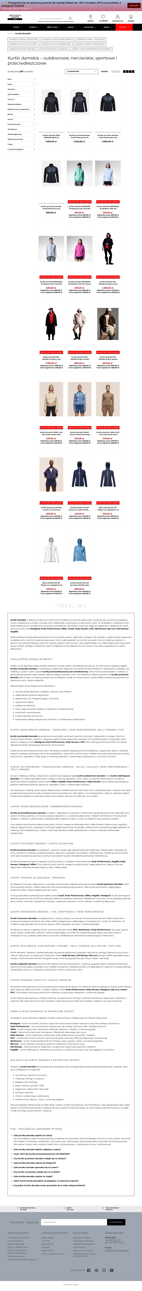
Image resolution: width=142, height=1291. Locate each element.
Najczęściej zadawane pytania (22, 1259)
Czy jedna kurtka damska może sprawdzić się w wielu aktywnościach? (49, 1185)
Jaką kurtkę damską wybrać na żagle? (33, 1176)
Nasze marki (47, 1244)
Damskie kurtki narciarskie (57, 39)
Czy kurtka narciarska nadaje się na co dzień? (37, 1172)
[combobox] (52, 18)
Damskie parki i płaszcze (91, 39)
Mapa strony (47, 1250)
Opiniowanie (79, 1247)
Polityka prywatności (83, 1241)
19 (80, 606)
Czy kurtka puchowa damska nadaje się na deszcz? (40, 1158)
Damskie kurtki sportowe (23, 39)
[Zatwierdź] (70, 18)
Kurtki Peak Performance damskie (91, 49)
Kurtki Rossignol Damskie (53, 49)
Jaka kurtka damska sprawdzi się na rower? (36, 1167)
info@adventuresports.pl (117, 1250)
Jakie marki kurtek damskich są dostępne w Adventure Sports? (46, 1181)
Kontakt (45, 1247)
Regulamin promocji (83, 1250)
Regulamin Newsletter (84, 1244)
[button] (81, 71)
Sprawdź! (134, 5)
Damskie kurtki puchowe (23, 44)
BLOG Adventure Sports (53, 1254)
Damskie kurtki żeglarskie (90, 44)
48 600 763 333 (113, 1240)
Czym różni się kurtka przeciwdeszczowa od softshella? (42, 1154)
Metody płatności (16, 1244)
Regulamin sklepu (82, 1237)
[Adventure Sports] (15, 17)
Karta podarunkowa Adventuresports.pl (17, 1251)
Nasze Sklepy (47, 1237)
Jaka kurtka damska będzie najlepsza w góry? (37, 1149)
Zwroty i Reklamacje (17, 1247)
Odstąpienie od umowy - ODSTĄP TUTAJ (85, 1255)
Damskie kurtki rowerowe (56, 44)
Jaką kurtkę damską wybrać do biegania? (35, 1163)
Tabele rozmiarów (16, 1256)
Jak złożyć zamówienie (19, 1237)
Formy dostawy (15, 1241)
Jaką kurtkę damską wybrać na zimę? (33, 1135)
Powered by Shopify (71, 1285)
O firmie (45, 1241)
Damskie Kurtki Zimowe (22, 49)
